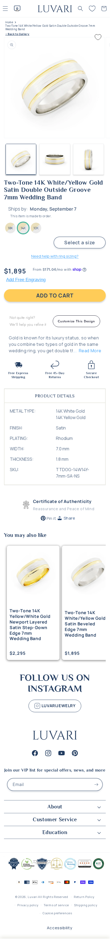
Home (9, 22)
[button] (80, 8)
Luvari (32, 897)
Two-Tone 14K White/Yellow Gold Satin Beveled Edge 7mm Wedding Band (85, 624)
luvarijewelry (57, 705)
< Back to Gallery (17, 34)
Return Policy (84, 897)
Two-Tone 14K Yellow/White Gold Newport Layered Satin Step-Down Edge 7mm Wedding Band (30, 624)
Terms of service (56, 905)
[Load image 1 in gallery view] (21, 159)
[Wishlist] (92, 8)
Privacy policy (28, 905)
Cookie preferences (57, 913)
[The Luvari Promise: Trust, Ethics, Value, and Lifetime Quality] (55, 869)
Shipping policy (85, 905)
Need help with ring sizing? (55, 256)
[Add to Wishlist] (98, 37)
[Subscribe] (96, 784)
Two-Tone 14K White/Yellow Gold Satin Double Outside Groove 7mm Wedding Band (50, 27)
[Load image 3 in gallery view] (88, 159)
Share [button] (69, 518)
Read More (90, 351)
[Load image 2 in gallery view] (54, 159)
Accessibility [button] (59, 928)
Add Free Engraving (26, 279)
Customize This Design (76, 321)
